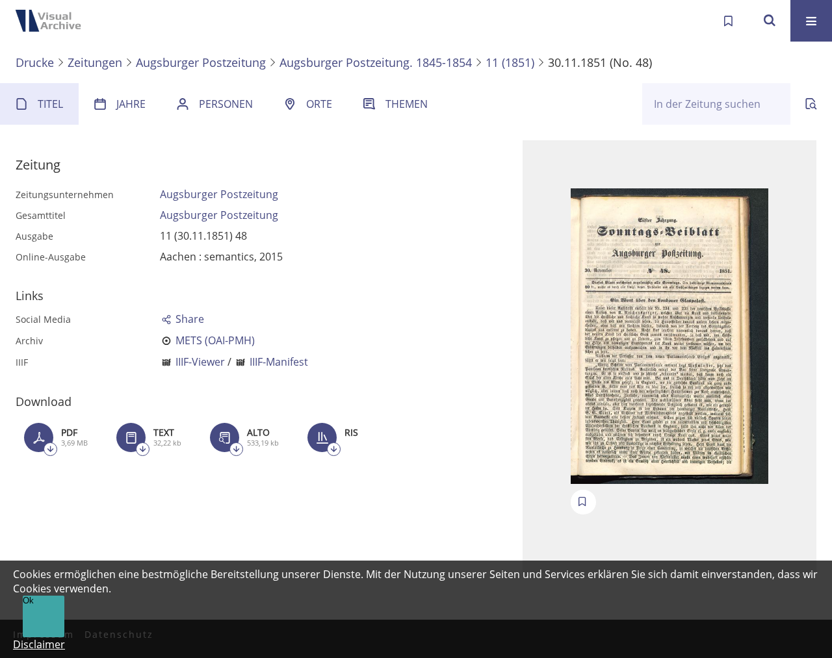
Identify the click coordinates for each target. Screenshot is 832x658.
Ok (28, 600)
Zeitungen (95, 62)
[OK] (769, 21)
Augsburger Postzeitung (201, 62)
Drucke (35, 62)
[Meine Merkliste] (728, 21)
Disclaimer (39, 644)
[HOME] (52, 21)
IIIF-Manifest (279, 362)
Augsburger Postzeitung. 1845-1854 (376, 62)
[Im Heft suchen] (811, 104)
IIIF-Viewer (200, 362)
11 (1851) (510, 62)
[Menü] (811, 21)
